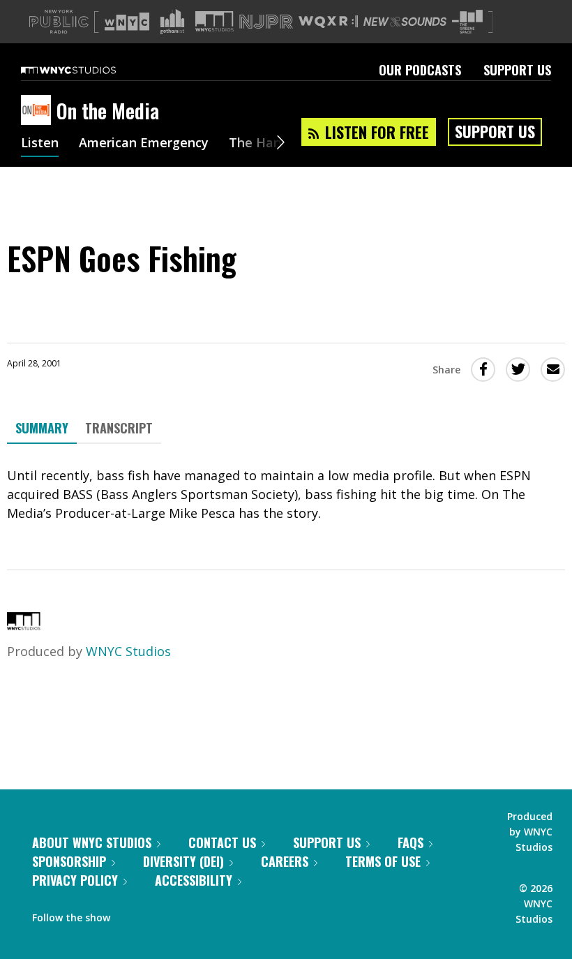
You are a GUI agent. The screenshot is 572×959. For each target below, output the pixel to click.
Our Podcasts (420, 70)
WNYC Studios (128, 651)
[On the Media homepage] (39, 111)
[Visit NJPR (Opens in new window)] (266, 22)
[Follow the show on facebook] (130, 914)
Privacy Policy (75, 880)
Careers (284, 861)
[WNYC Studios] (23, 625)
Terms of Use (383, 861)
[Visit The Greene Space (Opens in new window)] (467, 22)
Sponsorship (69, 861)
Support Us (517, 70)
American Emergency (144, 143)
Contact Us (222, 842)
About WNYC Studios (91, 842)
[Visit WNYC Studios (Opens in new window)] (214, 21)
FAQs (410, 842)
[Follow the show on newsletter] (184, 914)
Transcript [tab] (119, 428)
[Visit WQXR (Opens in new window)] (328, 22)
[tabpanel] (286, 494)
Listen (40, 143)
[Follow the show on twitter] (157, 914)
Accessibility (193, 880)
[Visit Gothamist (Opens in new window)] (172, 21)
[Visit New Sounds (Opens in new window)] (404, 22)
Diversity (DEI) (183, 861)
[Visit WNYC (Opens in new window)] (127, 22)
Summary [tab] (41, 428)
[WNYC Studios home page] (86, 70)
